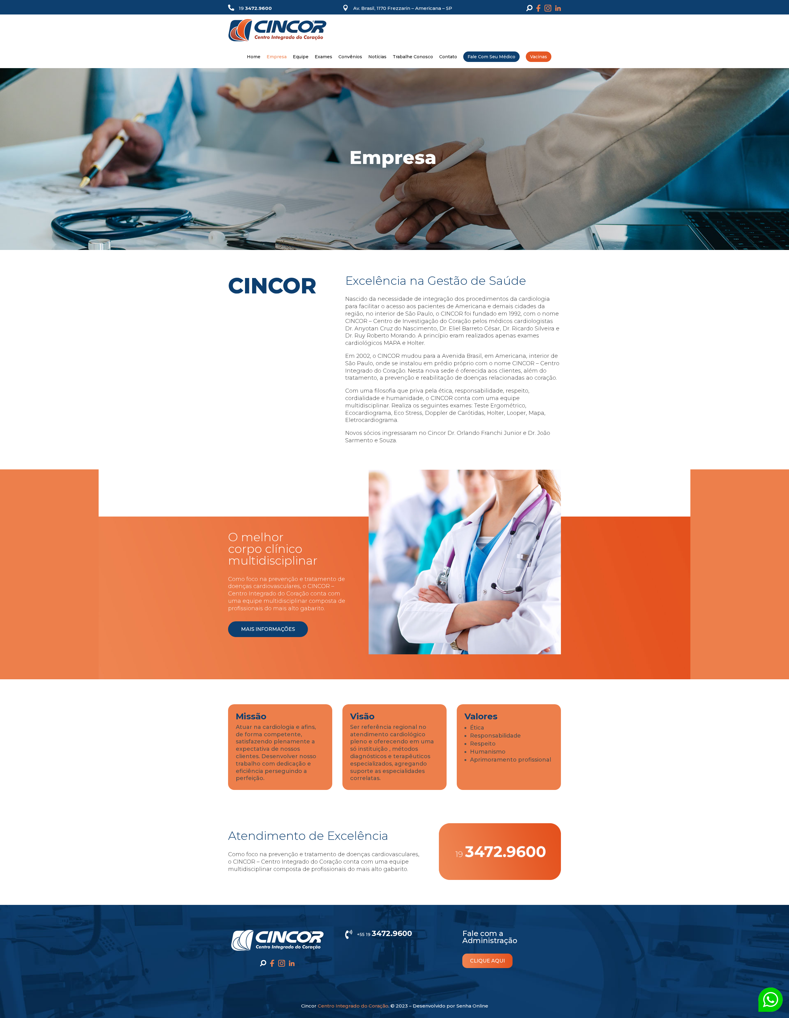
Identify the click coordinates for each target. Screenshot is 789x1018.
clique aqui (487, 961)
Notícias (377, 56)
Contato (448, 56)
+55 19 (384, 934)
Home (253, 56)
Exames (323, 56)
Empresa (277, 56)
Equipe (301, 56)
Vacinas (538, 56)
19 (255, 8)
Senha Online (472, 1006)
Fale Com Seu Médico (491, 56)
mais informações (268, 629)
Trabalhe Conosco (413, 56)
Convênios (350, 56)
